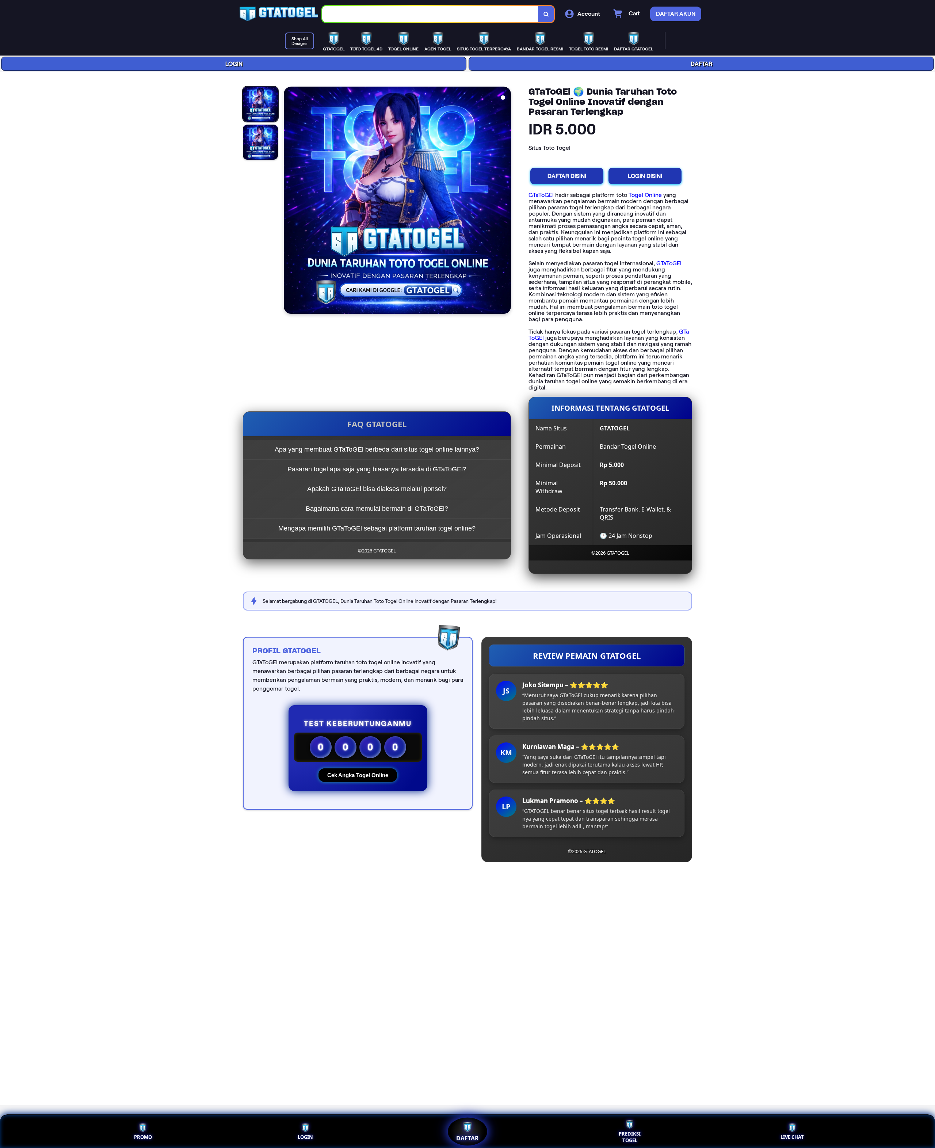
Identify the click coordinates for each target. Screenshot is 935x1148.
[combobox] (430, 14)
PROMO (143, 1137)
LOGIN (234, 64)
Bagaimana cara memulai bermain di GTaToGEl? (377, 508)
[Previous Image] (289, 201)
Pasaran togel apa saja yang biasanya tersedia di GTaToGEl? (376, 469)
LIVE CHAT (792, 1137)
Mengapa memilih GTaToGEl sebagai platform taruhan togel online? (377, 528)
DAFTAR (701, 64)
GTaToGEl (541, 195)
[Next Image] (505, 201)
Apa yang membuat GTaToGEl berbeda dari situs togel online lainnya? (377, 449)
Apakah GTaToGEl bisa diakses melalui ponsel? (377, 489)
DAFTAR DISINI (566, 176)
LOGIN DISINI (645, 176)
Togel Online (645, 195)
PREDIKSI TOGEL (630, 1137)
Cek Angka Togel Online (357, 775)
